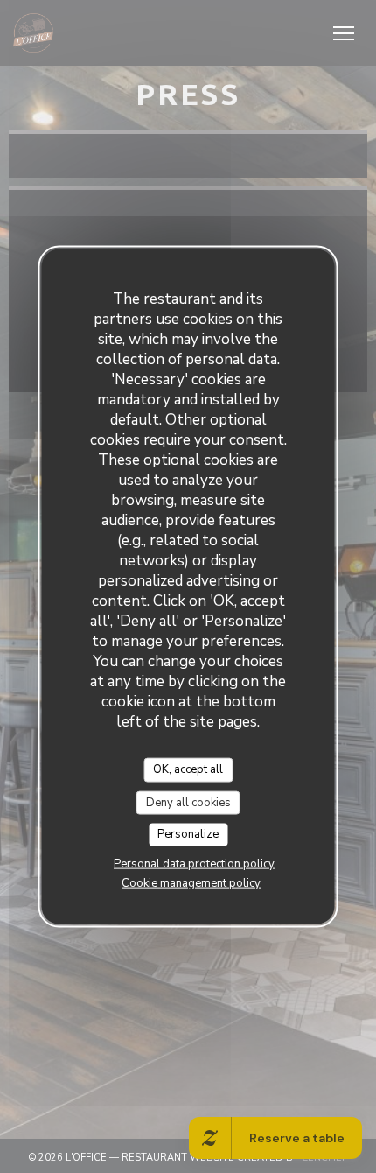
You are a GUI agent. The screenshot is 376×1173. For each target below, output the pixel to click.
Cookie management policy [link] (191, 882)
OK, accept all (188, 769)
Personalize (188, 834)
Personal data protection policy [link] (194, 863)
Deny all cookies (188, 802)
